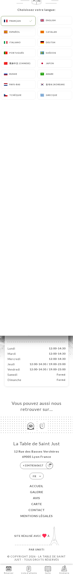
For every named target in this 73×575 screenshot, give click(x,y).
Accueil (36, 486)
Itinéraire (64, 573)
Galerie (36, 492)
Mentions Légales (36, 516)
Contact (36, 510)
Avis (36, 498)
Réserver (8, 573)
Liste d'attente (29, 573)
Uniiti (39, 549)
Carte (36, 504)
